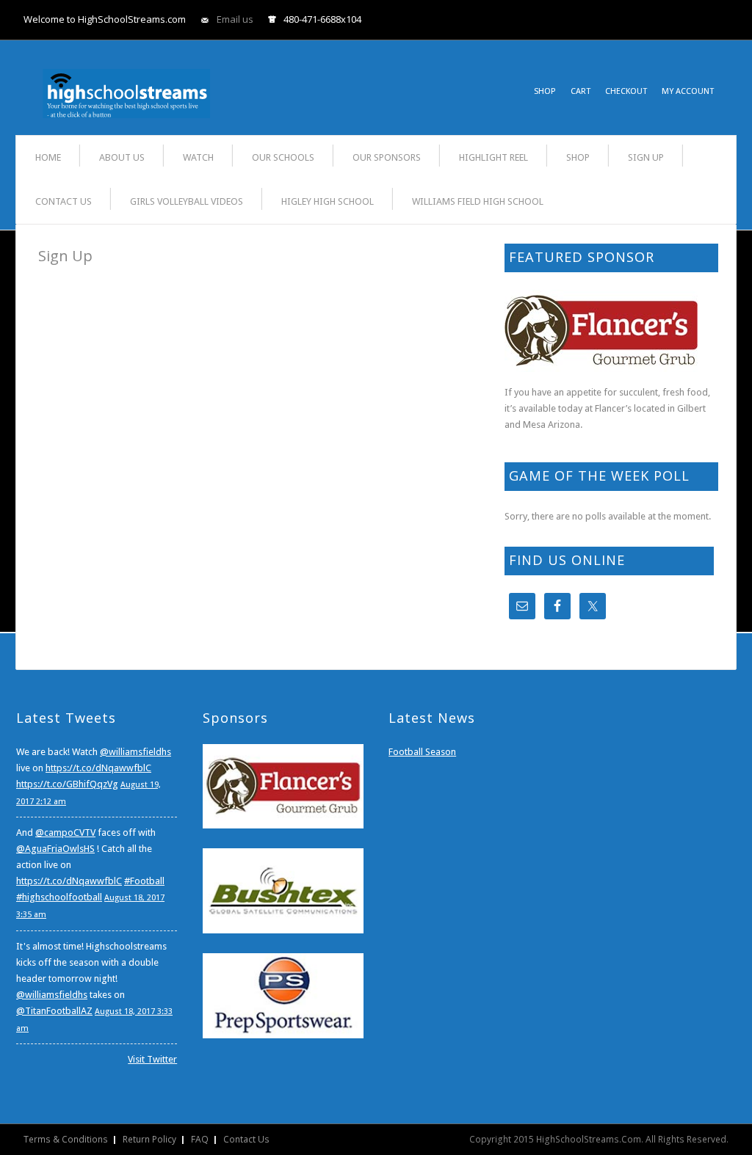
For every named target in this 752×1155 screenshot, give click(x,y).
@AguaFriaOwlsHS (55, 848)
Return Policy (149, 1139)
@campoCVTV (65, 832)
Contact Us (246, 1139)
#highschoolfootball (59, 897)
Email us (235, 19)
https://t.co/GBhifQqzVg (67, 784)
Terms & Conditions (66, 1139)
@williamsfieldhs (135, 751)
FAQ (200, 1139)
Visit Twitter (152, 1059)
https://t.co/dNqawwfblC (98, 767)
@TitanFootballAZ (54, 1010)
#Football (144, 880)
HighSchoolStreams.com (126, 83)
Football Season (422, 751)
